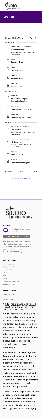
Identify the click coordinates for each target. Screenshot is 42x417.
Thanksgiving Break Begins (21, 109)
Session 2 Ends (17, 154)
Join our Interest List (11, 282)
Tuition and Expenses (11, 267)
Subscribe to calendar (20, 178)
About (5, 273)
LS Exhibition (16, 129)
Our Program (8, 264)
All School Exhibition (19, 49)
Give (5, 279)
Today (21, 171)
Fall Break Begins (17, 70)
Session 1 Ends (17, 62)
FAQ (4, 276)
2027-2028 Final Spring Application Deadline (19, 99)
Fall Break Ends (17, 78)
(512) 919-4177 (9, 295)
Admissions (8, 270)
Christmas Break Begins (20, 162)
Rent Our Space (9, 285)
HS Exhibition (16, 142)
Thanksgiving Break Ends (21, 117)
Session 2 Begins (17, 87)
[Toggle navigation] (36, 5)
